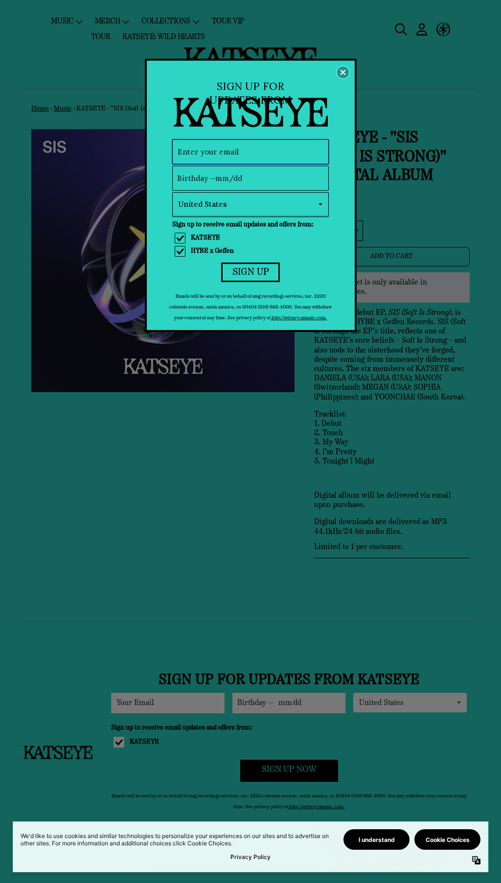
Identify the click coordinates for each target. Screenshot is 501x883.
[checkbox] (252, 238)
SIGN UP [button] (250, 272)
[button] (343, 72)
